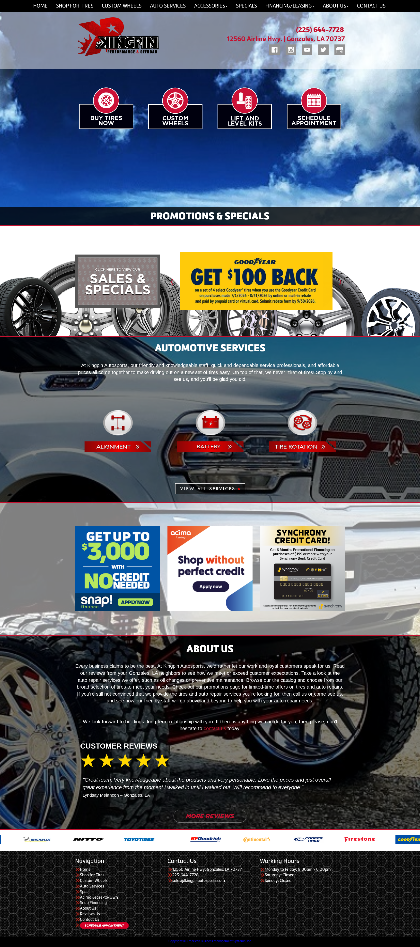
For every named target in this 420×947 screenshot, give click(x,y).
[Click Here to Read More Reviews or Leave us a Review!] (210, 838)
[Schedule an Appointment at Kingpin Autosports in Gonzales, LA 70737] (314, 108)
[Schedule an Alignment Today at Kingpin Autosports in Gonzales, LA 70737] (117, 430)
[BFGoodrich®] (56, 862)
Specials (87, 914)
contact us (215, 728)
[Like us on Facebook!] (274, 48)
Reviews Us (90, 936)
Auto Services (92, 909)
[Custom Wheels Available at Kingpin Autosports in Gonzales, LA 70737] (175, 108)
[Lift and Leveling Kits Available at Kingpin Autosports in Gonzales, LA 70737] (245, 108)
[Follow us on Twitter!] (323, 48)
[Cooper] (158, 862)
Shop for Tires (92, 898)
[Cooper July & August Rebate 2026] (256, 281)
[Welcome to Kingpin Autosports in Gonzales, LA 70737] (117, 37)
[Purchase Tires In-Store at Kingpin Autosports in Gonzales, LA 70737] (106, 108)
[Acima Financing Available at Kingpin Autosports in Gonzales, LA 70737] (210, 568)
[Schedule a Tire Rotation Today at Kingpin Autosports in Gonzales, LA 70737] (302, 430)
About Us (88, 931)
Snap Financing (93, 925)
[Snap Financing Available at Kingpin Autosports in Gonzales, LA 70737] (117, 568)
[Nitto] (363, 862)
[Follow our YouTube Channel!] (307, 48)
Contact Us (89, 942)
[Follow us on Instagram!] (291, 48)
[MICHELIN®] (312, 862)
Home (85, 892)
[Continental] (107, 862)
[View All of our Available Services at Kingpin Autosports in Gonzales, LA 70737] (210, 488)
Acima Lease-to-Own (99, 920)
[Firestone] (209, 862)
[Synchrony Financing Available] (302, 568)
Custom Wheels (93, 903)
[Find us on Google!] (339, 48)
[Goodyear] (261, 862)
